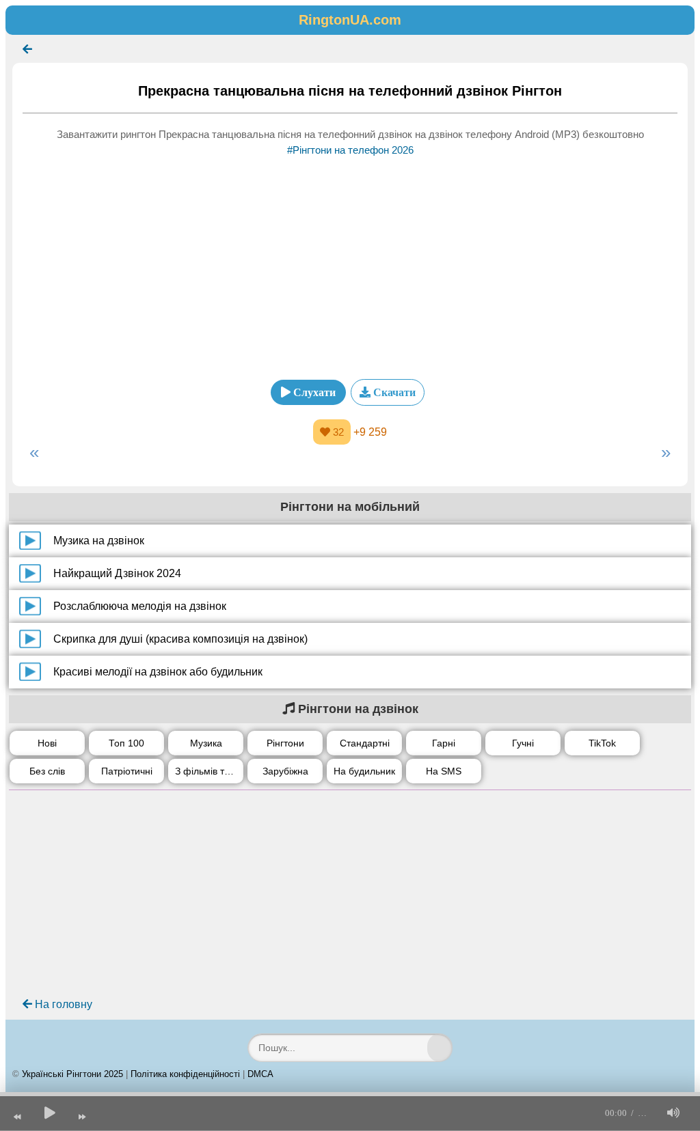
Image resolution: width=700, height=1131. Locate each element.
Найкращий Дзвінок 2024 (117, 573)
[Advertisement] (350, 263)
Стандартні (365, 743)
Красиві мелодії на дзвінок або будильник (157, 672)
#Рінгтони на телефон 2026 (350, 150)
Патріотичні (126, 771)
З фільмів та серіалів (209, 771)
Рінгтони (285, 743)
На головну (62, 1004)
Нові (47, 743)
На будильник (364, 771)
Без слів (47, 771)
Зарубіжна (285, 771)
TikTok (602, 743)
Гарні (443, 743)
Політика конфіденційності (185, 1074)
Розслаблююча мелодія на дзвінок (139, 606)
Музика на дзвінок (98, 540)
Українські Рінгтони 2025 (72, 1074)
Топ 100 (126, 743)
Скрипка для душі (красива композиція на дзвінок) (180, 639)
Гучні (523, 743)
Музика (206, 743)
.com (350, 19)
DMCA (260, 1074)
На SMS (443, 771)
